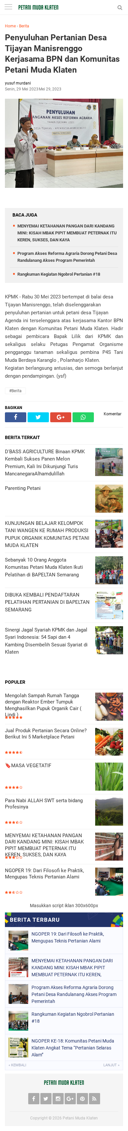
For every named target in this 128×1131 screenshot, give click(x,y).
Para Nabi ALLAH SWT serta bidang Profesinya (44, 804)
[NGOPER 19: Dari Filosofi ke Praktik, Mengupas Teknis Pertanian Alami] (109, 882)
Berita (24, 26)
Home (10, 26)
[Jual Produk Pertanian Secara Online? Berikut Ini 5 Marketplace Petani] (109, 742)
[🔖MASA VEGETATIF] (109, 777)
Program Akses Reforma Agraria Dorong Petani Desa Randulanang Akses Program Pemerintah (74, 994)
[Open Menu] (8, 7)
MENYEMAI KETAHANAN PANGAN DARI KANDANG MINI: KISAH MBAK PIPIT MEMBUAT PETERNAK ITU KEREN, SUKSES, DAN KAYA (67, 232)
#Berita (15, 391)
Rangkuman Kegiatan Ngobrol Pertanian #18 (58, 274)
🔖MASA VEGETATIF (28, 766)
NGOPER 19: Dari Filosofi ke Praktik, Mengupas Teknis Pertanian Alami (44, 874)
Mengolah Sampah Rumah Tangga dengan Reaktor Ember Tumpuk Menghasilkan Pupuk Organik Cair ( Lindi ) (43, 705)
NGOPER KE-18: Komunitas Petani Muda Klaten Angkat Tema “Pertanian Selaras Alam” (73, 1047)
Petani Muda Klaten (80, 1118)
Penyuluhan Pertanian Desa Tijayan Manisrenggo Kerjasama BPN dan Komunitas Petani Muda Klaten (62, 54)
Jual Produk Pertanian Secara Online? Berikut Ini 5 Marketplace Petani (46, 734)
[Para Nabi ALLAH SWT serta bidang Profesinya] (109, 812)
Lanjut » (111, 1065)
